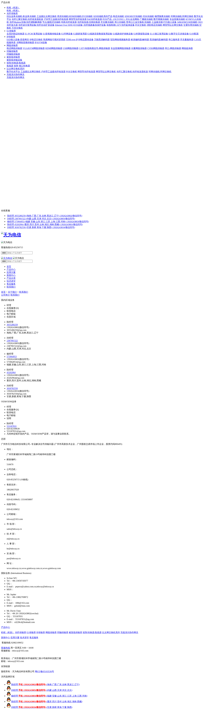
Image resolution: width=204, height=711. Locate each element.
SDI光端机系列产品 (102, 16)
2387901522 (12, 340)
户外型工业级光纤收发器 (56, 19)
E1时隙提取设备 (141, 34)
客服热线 (5, 648)
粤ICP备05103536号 (44, 671)
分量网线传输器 (139, 48)
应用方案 (11, 272)
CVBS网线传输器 (155, 48)
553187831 (12, 426)
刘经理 (41, 690)
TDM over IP (72, 39)
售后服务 (11, 284)
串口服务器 (174, 39)
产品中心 (11, 269)
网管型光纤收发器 (78, 19)
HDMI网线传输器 (53, 48)
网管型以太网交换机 (173, 25)
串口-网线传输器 (173, 48)
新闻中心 (11, 275)
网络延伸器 (187, 48)
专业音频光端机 (177, 19)
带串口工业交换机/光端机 (138, 22)
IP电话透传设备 (86, 39)
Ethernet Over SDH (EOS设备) (69, 25)
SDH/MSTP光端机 (133, 16)
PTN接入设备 (170, 22)
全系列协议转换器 (15, 34)
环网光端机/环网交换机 (182, 16)
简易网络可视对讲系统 (54, 39)
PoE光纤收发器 (94, 19)
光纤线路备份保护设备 (95, 25)
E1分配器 (194, 34)
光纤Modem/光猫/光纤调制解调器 (25, 22)
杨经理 (49, 696)
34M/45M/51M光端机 (187, 22)
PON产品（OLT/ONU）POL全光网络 (121, 19)
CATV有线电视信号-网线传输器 (94, 48)
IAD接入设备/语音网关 (18, 39)
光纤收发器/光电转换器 (88, 22)
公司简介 (5, 295)
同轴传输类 (12, 51)
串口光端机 (120, 22)
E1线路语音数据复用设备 (99, 34)
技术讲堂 (11, 281)
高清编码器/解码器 (159, 39)
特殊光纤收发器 (69, 22)
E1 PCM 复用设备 (33, 34)
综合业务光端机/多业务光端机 (21, 16)
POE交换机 (140, 25)
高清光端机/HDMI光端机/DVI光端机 (75, 16)
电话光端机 (118, 16)
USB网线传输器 (70, 48)
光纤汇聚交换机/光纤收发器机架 (27, 19)
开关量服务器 (186, 39)
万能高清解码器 (102, 39)
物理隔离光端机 (162, 16)
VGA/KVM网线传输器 (34, 48)
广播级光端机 (146, 19)
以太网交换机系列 (15, 68)
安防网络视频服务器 (120, 39)
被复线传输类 (13, 57)
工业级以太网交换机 (47, 16)
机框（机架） (13, 7)
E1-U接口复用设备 (159, 34)
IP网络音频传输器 (25, 42)
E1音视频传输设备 (52, 34)
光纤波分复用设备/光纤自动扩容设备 (36, 25)
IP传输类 (11, 36)
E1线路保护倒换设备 (123, 34)
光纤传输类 (12, 13)
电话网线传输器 (14, 48)
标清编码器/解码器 (140, 39)
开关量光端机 (107, 22)
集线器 (10, 66)
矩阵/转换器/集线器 (16, 63)
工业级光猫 (157, 22)
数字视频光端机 (161, 19)
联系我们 (11, 287)
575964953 (12, 356)
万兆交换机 (17, 28)
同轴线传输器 (13, 54)
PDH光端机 (148, 16)
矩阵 (16, 66)
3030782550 (12, 388)
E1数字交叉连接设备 (179, 34)
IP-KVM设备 (41, 42)
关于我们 (12, 292)
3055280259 (12, 325)
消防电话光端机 (154, 25)
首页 (9, 266)
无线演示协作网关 (15, 74)
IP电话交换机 (36, 39)
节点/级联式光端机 (51, 22)
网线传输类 (12, 45)
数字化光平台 (13, 71)
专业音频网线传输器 (121, 48)
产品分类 (11, 278)
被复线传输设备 (14, 60)
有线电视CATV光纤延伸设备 (120, 25)
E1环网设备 (67, 34)
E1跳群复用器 (80, 34)
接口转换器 (24, 66)
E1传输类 (11, 31)
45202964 (11, 372)
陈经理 (45, 684)
